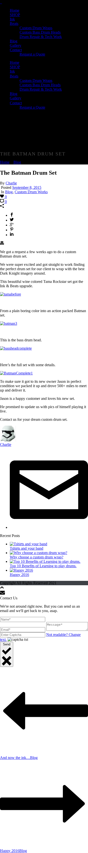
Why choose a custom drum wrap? (36, 557)
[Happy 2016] (21, 570)
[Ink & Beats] (1, 2)
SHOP (15, 15)
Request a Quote (32, 54)
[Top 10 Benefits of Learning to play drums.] (45, 561)
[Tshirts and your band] (28, 544)
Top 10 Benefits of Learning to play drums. (43, 566)
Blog (13, 41)
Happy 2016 (19, 575)
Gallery (15, 45)
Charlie (11, 183)
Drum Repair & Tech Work (41, 37)
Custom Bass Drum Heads (40, 32)
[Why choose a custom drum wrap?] (38, 553)
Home (14, 10)
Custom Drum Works (31, 192)
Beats (14, 23)
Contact (16, 50)
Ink (12, 19)
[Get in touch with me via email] (49, 527)
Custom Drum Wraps (36, 28)
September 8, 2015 (26, 187)
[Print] (2, 243)
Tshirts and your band (26, 548)
